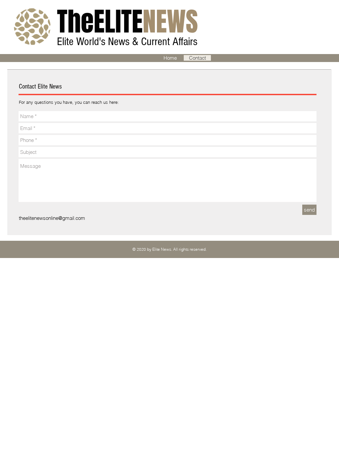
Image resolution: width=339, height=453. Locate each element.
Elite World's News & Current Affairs (128, 41)
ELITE (127, 21)
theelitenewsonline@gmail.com (52, 218)
